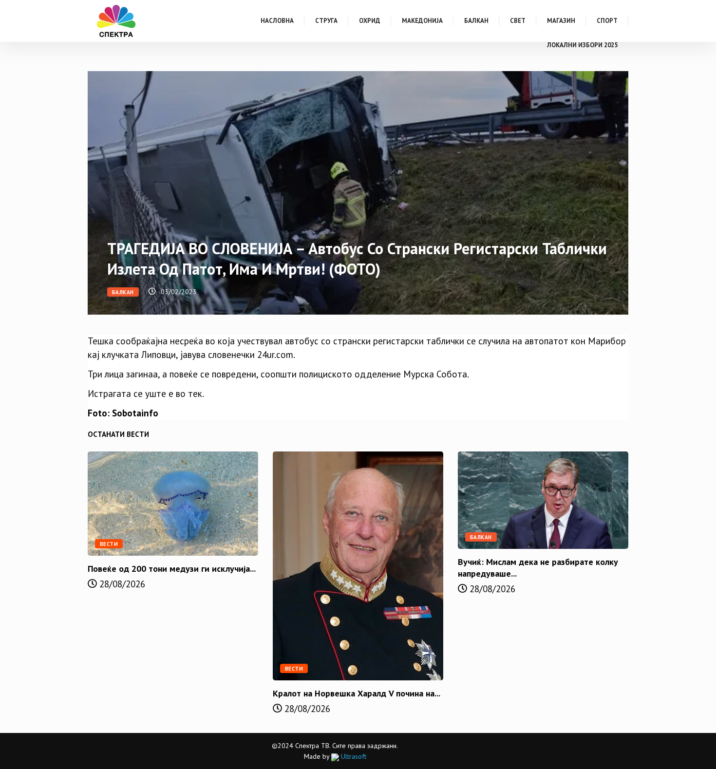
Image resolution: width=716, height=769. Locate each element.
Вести (109, 544)
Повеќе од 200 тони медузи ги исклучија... (172, 568)
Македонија (422, 21)
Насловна (277, 21)
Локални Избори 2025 (582, 45)
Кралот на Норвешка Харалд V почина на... (356, 693)
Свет (518, 21)
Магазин (561, 21)
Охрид (369, 21)
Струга (326, 21)
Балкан (476, 21)
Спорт (607, 21)
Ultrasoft (352, 756)
